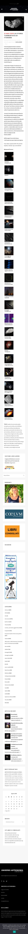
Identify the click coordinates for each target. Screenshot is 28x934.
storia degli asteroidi (14, 447)
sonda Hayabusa (18, 443)
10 (16, 801)
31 (16, 808)
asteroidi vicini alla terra (15, 430)
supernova (11, 785)
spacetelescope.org (18, 840)
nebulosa (20, 774)
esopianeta (11, 783)
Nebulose (7, 673)
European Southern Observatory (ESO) (13, 633)
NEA (13, 443)
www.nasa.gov (18, 838)
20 (6, 806)
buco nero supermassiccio (12, 781)
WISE (6, 702)
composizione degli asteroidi (11, 433)
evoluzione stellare (18, 777)
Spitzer (6, 690)
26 (21, 806)
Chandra (6, 624)
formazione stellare (17, 772)
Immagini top (7, 655)
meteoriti (6, 441)
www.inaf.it (7, 838)
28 (8, 808)
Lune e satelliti (8, 667)
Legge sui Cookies (5, 889)
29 (11, 808)
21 (8, 806)
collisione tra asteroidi (16, 432)
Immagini (7, 652)
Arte (6, 615)
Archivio (3, 892)
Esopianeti (7, 630)
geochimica (7, 437)
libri (5, 664)
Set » (9, 810)
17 (16, 804)
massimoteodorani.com (10, 842)
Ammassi (7, 610)
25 (19, 806)
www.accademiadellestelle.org (11, 836)
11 (19, 801)
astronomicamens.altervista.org (12, 834)
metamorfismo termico (13, 439)
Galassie (6, 638)
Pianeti (6, 679)
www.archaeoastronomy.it (10, 833)
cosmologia (14, 776)
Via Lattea (7, 699)
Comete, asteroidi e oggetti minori (12, 627)
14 (8, 804)
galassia (7, 774)
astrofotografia (8, 779)
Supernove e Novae (9, 696)
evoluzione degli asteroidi (12, 435)
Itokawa (12, 437)
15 (11, 804)
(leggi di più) (12, 462)
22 (11, 806)
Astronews (14, 40)
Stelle (6, 693)
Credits (2, 898)
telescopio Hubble (13, 774)
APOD (6, 613)
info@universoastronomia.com (10, 875)
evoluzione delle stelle (9, 777)
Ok (14, 931)
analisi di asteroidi (12, 424)
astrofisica (20, 776)
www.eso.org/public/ (9, 840)
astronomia (7, 432)
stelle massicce (16, 783)
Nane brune (7, 670)
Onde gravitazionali (9, 676)
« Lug (6, 810)
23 (14, 806)
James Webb (7, 658)
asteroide (11, 426)
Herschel (7, 646)
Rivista (6, 682)
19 (21, 804)
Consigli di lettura (5, 901)
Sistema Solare (8, 685)
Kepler (6, 661)
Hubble (6, 649)
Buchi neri (7, 621)
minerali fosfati (13, 441)
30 (14, 808)
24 (16, 806)
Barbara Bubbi (19, 42)
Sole (6, 687)
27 (6, 808)
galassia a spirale (15, 779)
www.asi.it (12, 838)
